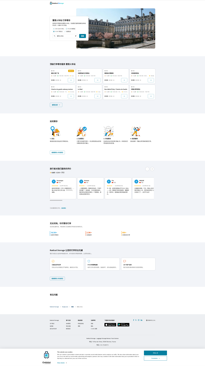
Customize (154, 358)
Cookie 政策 (94, 328)
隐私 (92, 326)
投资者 (51, 326)
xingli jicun (65, 307)
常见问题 (68, 326)
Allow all (155, 353)
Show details (61, 363)
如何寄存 (68, 323)
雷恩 (72, 307)
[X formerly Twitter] (136, 320)
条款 (92, 323)
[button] (75, 36)
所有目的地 (81, 323)
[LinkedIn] (141, 320)
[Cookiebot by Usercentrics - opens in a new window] (46, 363)
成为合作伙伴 (53, 328)
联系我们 (68, 328)
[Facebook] (133, 320)
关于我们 (52, 323)
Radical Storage (54, 307)
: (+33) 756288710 (102, 345)
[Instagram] (138, 320)
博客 (79, 326)
